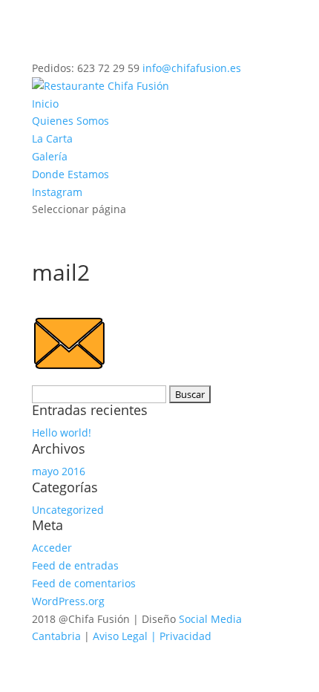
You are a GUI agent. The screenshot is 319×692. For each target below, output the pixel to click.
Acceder (52, 548)
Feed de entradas (75, 565)
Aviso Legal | (126, 636)
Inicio (45, 104)
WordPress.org (68, 601)
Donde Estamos (70, 174)
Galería (50, 156)
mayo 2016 (58, 471)
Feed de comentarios (84, 583)
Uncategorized (68, 510)
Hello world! (61, 432)
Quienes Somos (70, 121)
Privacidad (185, 636)
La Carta (52, 138)
